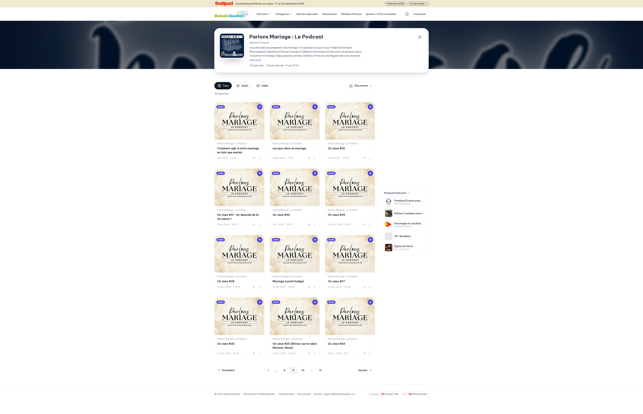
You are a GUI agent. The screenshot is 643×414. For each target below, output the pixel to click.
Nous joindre (304, 394)
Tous (225, 85)
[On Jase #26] (239, 328)
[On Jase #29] (350, 199)
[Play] (259, 106)
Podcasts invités (395, 3)
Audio (244, 85)
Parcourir (262, 14)
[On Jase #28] (239, 263)
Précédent (228, 370)
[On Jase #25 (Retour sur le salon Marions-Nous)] (295, 328)
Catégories (282, 14)
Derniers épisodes (307, 14)
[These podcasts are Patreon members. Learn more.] (408, 193)
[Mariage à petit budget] (295, 263)
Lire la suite (255, 60)
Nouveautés (330, 14)
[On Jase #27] (350, 263)
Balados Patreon (351, 14)
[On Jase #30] (295, 199)
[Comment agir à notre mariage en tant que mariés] (239, 132)
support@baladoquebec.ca (339, 394)
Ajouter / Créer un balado (381, 14)
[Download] (259, 158)
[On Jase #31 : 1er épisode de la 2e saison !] (239, 199)
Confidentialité (286, 394)
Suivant (362, 370)
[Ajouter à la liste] (254, 158)
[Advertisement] (404, 132)
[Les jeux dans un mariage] (295, 132)
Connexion (419, 14)
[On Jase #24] (350, 328)
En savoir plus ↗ (418, 3)
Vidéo (264, 85)
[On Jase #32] (350, 132)
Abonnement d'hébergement (259, 394)
